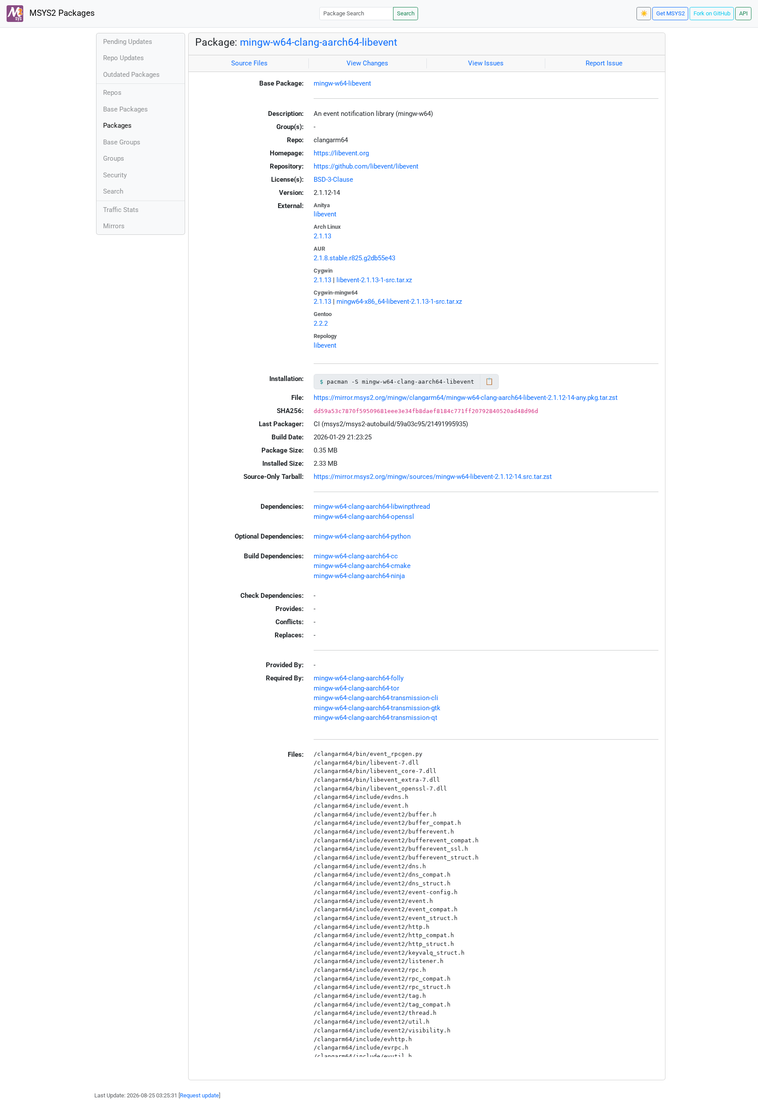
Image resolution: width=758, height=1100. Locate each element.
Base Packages (125, 109)
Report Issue (604, 63)
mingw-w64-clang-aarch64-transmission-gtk (377, 708)
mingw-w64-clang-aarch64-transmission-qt (375, 718)
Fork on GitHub (712, 13)
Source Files (249, 63)
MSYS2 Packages (61, 13)
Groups (113, 158)
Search (406, 13)
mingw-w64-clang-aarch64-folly (359, 678)
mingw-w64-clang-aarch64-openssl (364, 517)
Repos (112, 93)
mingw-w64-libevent (342, 83)
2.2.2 (321, 323)
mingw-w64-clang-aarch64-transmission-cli (376, 698)
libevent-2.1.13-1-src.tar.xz (374, 280)
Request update (199, 1095)
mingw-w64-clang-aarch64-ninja (359, 576)
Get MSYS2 (670, 13)
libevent (325, 214)
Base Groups (121, 142)
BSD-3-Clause (333, 179)
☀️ (643, 13)
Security (115, 175)
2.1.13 (322, 236)
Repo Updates (123, 58)
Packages (117, 125)
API (743, 13)
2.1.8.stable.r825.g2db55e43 (354, 258)
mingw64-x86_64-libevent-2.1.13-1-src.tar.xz (399, 302)
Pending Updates (127, 42)
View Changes (367, 63)
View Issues (486, 63)
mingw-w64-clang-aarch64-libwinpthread (372, 506)
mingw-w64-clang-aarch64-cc (356, 556)
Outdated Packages (131, 75)
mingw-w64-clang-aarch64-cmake (362, 566)
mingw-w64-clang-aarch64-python (362, 536)
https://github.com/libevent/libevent (366, 166)
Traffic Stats (121, 210)
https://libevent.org (341, 153)
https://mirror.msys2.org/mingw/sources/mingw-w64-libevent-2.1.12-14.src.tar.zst (433, 477)
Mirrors (114, 226)
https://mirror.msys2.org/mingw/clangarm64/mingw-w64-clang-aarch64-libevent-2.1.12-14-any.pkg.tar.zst (466, 398)
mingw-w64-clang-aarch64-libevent (318, 42)
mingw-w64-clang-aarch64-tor (356, 688)
